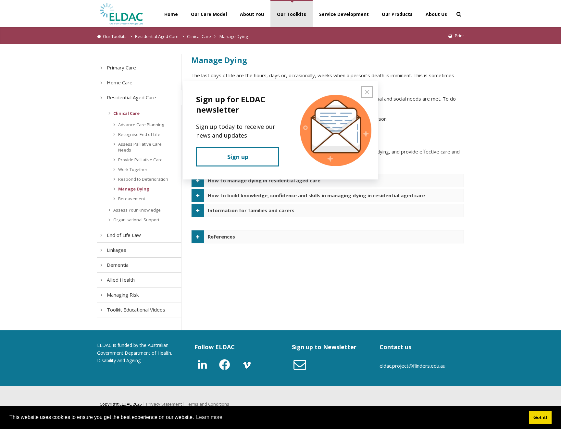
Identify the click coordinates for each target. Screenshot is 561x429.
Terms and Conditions (207, 404)
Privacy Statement (164, 404)
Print (459, 36)
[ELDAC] (121, 13)
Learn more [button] (209, 417)
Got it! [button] (540, 417)
